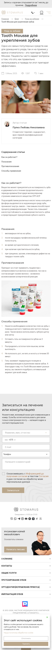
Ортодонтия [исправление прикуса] (20, 587)
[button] (47, 617)
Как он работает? (9, 157)
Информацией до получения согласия (25, 475)
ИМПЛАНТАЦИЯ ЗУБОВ (12, 594)
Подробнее (31, 5)
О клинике (6, 559)
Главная (5, 19)
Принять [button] (26, 644)
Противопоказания (10, 166)
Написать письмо (15, 549)
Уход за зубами (32, 19)
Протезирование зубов (13, 580)
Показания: (6, 162)
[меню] (48, 12)
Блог (17, 19)
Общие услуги (9, 573)
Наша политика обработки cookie (18, 633)
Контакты (6, 566)
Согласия (44, 476)
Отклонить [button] (26, 638)
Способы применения (11, 171)
